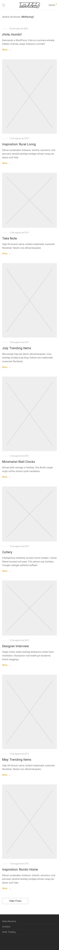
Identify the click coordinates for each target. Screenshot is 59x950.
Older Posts (15, 901)
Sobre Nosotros (9, 921)
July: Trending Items (16, 348)
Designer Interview (15, 646)
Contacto (6, 926)
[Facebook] (3, 943)
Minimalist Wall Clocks (18, 462)
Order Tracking (8, 932)
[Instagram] (7, 943)
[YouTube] (12, 943)
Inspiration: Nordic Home (20, 869)
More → (6, 49)
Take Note (9, 238)
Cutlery (7, 552)
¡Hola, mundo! (12, 34)
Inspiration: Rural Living (19, 144)
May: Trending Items (16, 759)
